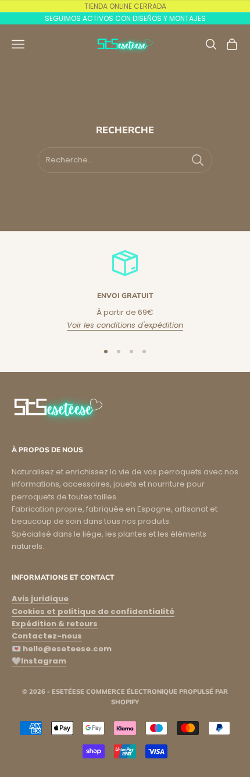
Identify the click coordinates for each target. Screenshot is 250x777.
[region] (125, 290)
